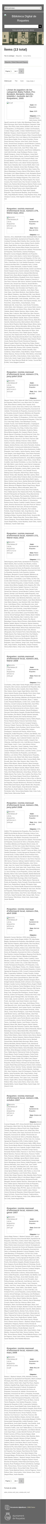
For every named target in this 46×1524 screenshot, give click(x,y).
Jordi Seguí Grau (28, 1425)
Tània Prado (8, 517)
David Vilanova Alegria (19, 135)
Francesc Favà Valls (19, 988)
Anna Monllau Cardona (11, 948)
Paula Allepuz (8, 1054)
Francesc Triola (23, 589)
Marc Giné (13, 761)
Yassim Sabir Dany (18, 524)
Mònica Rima (32, 326)
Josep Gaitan (33, 746)
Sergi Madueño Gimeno (15, 195)
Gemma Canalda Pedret (33, 281)
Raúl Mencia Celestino (11, 186)
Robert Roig (20, 345)
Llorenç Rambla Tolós (33, 1292)
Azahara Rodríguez (29, 252)
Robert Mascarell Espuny (12, 509)
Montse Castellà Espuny (17, 1179)
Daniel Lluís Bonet (35, 269)
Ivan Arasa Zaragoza (24, 146)
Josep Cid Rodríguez (22, 154)
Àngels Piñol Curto (21, 946)
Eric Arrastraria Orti (35, 137)
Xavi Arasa (37, 519)
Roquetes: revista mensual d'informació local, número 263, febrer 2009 (22, 658)
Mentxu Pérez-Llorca (30, 625)
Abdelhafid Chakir (20, 237)
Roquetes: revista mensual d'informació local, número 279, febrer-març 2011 (22, 210)
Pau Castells (26, 774)
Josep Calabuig (23, 746)
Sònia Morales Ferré (29, 513)
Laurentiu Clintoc (30, 751)
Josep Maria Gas (31, 1285)
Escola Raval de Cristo (29, 434)
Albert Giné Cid (29, 402)
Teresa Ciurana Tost (23, 1466)
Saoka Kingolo (16, 787)
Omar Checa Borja (18, 175)
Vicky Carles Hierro (33, 356)
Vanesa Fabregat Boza (25, 1080)
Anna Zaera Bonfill (24, 245)
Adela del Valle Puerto (25, 400)
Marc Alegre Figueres (16, 1175)
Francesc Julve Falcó (21, 141)
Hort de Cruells (9, 449)
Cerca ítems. (27, 56)
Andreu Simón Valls (25, 1241)
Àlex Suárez (8, 691)
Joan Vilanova (12, 296)
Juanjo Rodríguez (10, 751)
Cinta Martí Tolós (14, 850)
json (17, 1492)
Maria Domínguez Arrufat (18, 1033)
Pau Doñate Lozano (33, 335)
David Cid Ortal (14, 1143)
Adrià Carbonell (35, 685)
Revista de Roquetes (30, 341)
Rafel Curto (18, 500)
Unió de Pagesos (16, 1196)
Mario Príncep (28, 320)
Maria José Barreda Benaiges (21, 1304)
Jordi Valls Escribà (10, 152)
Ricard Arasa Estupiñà (27, 186)
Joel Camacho (19, 150)
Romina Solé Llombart (24, 347)
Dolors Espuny (24, 1260)
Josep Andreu (15, 303)
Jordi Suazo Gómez (20, 1283)
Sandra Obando (27, 1069)
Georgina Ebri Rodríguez (20, 992)
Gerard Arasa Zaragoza (16, 143)
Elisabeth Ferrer (24, 277)
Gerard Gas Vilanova (20, 284)
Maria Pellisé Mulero (11, 1035)
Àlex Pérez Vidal (14, 126)
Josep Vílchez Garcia (16, 156)
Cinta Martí (30, 260)
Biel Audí (12, 699)
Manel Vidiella (25, 615)
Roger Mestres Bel (10, 347)
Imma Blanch (17, 1419)
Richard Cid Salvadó (33, 782)
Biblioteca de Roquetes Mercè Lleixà (23, 844)
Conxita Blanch (24, 426)
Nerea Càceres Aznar (18, 490)
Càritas (15, 415)
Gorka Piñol (25, 729)
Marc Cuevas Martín (25, 165)
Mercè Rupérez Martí (16, 324)
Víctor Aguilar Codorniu (23, 197)
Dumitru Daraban (19, 710)
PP (21, 1188)
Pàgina (7, 71)
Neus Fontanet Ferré (19, 632)
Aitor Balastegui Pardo (29, 122)
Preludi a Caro (9, 886)
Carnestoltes (8, 258)
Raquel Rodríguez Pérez (12, 888)
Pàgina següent (21, 71)
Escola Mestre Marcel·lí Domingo (28, 857)
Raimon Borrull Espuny (19, 184)
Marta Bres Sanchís (10, 1039)
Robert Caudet (9, 343)
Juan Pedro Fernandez (32, 1012)
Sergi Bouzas (8, 789)
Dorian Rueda (8, 710)
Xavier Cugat (16, 358)
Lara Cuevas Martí (30, 307)
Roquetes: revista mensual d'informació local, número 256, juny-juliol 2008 (22, 805)
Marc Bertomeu (9, 759)
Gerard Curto (8, 284)
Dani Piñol (35, 704)
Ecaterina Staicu (32, 430)
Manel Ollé (13, 1024)
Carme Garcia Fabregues (31, 256)
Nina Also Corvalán (14, 330)
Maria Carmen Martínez (31, 318)
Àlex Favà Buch (34, 831)
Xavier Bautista (23, 521)
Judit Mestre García (10, 1014)
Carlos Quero (17, 256)
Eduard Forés (8, 275)
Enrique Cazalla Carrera (12, 984)
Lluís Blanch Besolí (34, 1430)
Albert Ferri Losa (18, 402)
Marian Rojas (27, 765)
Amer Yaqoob (26, 404)
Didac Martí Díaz (9, 137)
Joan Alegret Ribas (19, 453)
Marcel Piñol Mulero (28, 171)
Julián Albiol (8, 307)
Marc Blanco (19, 759)
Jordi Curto (11, 867)
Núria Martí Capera (20, 1447)
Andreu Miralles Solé (26, 126)
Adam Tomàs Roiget (22, 685)
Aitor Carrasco (15, 687)
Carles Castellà (29, 958)
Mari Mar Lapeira (29, 475)
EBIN (34, 1143)
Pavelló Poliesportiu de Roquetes (15, 494)
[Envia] (40, 26)
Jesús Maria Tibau (33, 290)
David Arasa (8, 706)
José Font (13, 1285)
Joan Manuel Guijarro (20, 600)
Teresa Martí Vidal (23, 1468)
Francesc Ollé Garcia (18, 281)
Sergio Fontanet (35, 352)
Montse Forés (24, 1311)
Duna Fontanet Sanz (31, 854)
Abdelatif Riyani (34, 118)
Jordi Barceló (19, 1281)
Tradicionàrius (33, 1194)
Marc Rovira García (10, 169)
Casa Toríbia (14, 417)
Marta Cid (11, 768)
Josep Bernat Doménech (18, 458)
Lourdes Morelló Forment (32, 1296)
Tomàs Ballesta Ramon (30, 1334)
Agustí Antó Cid (9, 1379)
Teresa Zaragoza (9, 519)
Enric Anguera (34, 277)
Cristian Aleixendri (15, 266)
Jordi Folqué (8, 744)
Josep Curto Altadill (16, 1169)
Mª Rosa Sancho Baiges (23, 1434)
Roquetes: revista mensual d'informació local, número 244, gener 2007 (22, 1210)
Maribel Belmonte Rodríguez (32, 481)
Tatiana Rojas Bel (18, 517)
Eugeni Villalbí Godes (33, 1147)
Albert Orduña (21, 241)
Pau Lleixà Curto (34, 177)
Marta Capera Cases (27, 1440)
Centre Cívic (26, 702)
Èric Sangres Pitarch (25, 432)
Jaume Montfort (30, 999)
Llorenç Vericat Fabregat (12, 158)
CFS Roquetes (9, 260)
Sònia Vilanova (9, 354)
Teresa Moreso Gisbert (15, 1334)
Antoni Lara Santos (10, 1132)
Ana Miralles (28, 564)
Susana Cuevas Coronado (29, 1075)
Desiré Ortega (34, 271)
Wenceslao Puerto (19, 793)
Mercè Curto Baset (24, 1177)
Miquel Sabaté (29, 768)
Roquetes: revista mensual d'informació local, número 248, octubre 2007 (22, 1098)
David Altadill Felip (21, 1406)
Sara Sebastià (31, 893)
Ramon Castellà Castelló (22, 502)
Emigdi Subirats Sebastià (30, 714)
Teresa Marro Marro (31, 517)
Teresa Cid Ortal (20, 354)
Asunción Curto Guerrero (21, 572)
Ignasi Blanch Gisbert (27, 1158)
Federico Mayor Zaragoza (22, 279)
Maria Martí (21, 479)
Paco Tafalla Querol (25, 332)
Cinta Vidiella (8, 1400)
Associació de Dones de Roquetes (19, 409)
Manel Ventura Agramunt (30, 163)
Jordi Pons (32, 298)
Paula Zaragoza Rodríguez (20, 1056)
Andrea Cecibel (9, 946)
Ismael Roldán (24, 1275)
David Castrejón (24, 271)
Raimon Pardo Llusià (34, 184)
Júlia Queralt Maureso (33, 869)
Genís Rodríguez (9, 727)
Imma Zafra (37, 286)
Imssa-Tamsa (19, 449)
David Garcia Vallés (25, 1143)
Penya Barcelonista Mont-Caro (22, 337)
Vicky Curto (8, 358)
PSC (12, 500)
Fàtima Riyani (35, 719)
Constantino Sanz (26, 264)
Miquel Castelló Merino (11, 1311)
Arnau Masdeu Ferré (25, 693)
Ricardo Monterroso (19, 782)
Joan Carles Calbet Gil (11, 456)
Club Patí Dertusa (13, 969)
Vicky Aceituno (21, 356)
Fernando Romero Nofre (12, 1152)
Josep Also (14, 746)
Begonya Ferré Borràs (34, 954)
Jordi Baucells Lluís (26, 456)
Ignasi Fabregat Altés (17, 997)
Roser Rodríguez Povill (17, 1464)
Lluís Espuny (25, 1294)
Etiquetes (19, 56)
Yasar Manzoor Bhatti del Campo (22, 360)
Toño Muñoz (30, 354)
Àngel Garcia (14, 1130)
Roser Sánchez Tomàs (18, 1067)
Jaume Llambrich (18, 999)
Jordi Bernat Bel (13, 298)
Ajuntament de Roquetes (27, 239)
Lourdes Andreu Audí (17, 1296)
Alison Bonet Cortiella (15, 404)
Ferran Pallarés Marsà (11, 721)
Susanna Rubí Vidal (16, 1332)
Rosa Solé (7, 787)
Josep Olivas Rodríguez (16, 1012)
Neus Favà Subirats (32, 490)
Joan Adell (12, 1001)
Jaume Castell (35, 451)
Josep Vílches (23, 748)
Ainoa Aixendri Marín (26, 1124)
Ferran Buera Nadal (10, 139)
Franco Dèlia (34, 725)
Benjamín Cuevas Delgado (13, 254)
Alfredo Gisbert (23, 1381)
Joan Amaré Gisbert (22, 1001)
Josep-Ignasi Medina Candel (13, 1171)
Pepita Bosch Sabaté (28, 636)
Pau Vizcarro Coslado (29, 182)
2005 (38, 116)
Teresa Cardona (28, 1332)
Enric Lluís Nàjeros (22, 137)
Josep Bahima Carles (11, 1009)
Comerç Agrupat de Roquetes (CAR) (28, 852)
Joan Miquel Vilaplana (11, 294)
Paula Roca (26, 776)
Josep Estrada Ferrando (26, 1009)
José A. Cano (17, 744)
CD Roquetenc (19, 129)
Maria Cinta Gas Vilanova (18, 1302)
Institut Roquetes (9, 288)
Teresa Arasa (12, 1466)
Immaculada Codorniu (18, 1273)
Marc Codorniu (14, 313)
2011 (12, 237)
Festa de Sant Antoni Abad (27, 721)
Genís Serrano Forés (33, 727)
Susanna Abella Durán (23, 515)
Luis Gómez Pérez (21, 309)
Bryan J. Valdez (33, 699)
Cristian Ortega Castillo (11, 131)
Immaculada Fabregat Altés (13, 1421)
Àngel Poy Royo (28, 1383)
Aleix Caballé (21, 689)
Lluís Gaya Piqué (9, 1432)
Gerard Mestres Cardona (32, 143)
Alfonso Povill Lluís (23, 1128)
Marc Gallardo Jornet (17, 167)
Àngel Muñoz (13, 245)
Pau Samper (17, 1451)
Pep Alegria (15, 496)
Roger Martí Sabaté (29, 190)
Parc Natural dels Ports (19, 335)
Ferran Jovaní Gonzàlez (25, 139)
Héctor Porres (31, 731)
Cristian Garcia (9, 1406)
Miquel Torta (24, 1445)
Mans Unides (30, 311)
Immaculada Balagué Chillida (31, 1419)
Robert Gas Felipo (28, 343)
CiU (27, 967)
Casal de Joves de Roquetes (22, 258)
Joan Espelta (32, 1423)
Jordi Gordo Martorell (11, 1007)
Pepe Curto (14, 1317)
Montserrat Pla (9, 1447)
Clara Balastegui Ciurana (28, 421)
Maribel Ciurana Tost (29, 1307)
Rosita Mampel (23, 1328)
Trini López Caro (25, 1077)
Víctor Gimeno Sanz (29, 1472)
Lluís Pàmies (18, 470)
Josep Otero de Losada (30, 1169)
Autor (22, 81)
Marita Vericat (13, 1309)
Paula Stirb (7, 337)
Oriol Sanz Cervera (33, 1050)
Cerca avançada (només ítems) (23, 30)
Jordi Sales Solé (21, 867)
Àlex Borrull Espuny (30, 1126)
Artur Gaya (20, 1132)
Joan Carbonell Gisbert (24, 738)
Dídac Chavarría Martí (34, 135)
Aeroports (7, 687)
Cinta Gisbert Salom (25, 581)
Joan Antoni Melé (9, 598)
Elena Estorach (33, 275)
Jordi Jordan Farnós (25, 1007)
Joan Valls (12, 1166)
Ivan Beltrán (33, 734)
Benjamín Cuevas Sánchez (13, 937)
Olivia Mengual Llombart (18, 1050)
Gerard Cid (7, 729)
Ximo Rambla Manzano (22, 1338)
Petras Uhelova (15, 339)
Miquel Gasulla (19, 768)
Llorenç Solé (35, 468)
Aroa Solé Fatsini (24, 950)
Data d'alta (30, 81)
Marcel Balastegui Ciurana (12, 171)
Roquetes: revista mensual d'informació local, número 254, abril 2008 (22, 911)
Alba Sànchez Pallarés (11, 943)
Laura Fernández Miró (30, 613)
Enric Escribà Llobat (10, 857)
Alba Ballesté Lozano (33, 941)
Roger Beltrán (29, 345)
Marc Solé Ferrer (22, 169)
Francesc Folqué (9, 725)
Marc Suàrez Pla (34, 169)
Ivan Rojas (16, 1277)
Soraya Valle (30, 895)
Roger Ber (38, 345)
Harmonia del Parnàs (19, 731)
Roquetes (7, 192)
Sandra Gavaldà (27, 349)
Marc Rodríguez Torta (31, 167)
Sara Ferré (23, 893)
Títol (16, 81)
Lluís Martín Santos (15, 1022)
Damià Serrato (24, 269)
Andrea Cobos (19, 243)
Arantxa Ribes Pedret (22, 247)
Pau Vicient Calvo (16, 182)
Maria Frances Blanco (33, 1033)
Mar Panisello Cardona (21, 1026)
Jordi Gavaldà (23, 298)
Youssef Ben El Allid (32, 647)
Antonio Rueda (13, 693)
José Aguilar (36, 1007)
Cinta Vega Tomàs (13, 421)
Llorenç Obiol (26, 468)
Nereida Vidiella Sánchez (19, 1181)
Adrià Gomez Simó (35, 120)
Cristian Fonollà (27, 266)
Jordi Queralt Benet (16, 1425)
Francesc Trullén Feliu (11, 990)
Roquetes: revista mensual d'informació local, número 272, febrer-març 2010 (22, 535)
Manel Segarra (34, 473)
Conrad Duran (9, 854)
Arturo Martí (15, 1389)
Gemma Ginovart (21, 443)
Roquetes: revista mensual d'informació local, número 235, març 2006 (22, 1350)
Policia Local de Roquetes (21, 638)
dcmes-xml (11, 1492)
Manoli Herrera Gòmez (18, 1436)
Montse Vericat (34, 1311)
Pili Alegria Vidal (25, 339)
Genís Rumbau (21, 727)
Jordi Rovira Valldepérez (32, 150)
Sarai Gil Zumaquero (24, 1071)
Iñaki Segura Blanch (10, 146)
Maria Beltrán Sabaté (16, 318)
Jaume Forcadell (34, 596)
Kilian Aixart (20, 751)
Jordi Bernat (28, 1281)
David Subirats (31, 975)
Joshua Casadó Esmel (31, 156)
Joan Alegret (8, 453)
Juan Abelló (28, 1287)
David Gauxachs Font (24, 133)
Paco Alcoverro (14, 332)
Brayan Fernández (21, 699)
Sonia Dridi (18, 513)
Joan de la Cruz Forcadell (25, 1279)
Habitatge (17, 1158)
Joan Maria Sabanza (11, 602)
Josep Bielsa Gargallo (34, 458)
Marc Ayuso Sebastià (11, 165)
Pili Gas (27, 1455)
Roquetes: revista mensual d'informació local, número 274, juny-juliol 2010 (22, 374)
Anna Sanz (20, 407)
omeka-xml (22, 1492)
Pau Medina (37, 492)
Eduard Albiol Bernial (31, 273)
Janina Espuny (25, 451)
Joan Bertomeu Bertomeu (24, 598)
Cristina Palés (14, 269)
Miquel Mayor (27, 324)
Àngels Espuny (24, 1385)
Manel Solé (31, 309)
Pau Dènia (34, 774)
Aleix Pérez (15, 1241)
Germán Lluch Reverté (16, 593)
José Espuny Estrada (30, 301)
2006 (23, 1376)
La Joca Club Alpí (32, 462)
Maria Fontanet (22, 477)
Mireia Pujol (25, 627)
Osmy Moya (27, 772)
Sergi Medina (25, 352)
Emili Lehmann (26, 982)
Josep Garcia (8, 460)
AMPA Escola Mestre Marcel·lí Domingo (17, 833)
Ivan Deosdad (20, 288)
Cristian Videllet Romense (28, 131)
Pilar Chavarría (14, 498)
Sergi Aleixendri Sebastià (30, 787)
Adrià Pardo (14, 239)
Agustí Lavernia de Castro (12, 122)
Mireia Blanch (12, 487)
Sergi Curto (25, 642)
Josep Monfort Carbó (11, 748)
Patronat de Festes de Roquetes (28, 1052)
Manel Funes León (16, 163)
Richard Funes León (18, 188)
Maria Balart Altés (23, 1031)
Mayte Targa (16, 876)
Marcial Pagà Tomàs (28, 315)
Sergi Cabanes (18, 789)
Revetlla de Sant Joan (16, 507)
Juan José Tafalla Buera (24, 1427)
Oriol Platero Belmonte (15, 772)
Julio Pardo (27, 1171)
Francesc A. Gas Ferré (22, 438)
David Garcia (17, 706)
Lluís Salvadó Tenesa (30, 470)
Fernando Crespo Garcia (30, 1149)
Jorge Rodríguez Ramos (25, 152)
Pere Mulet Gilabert (27, 1453)
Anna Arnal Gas (33, 946)
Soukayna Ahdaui (10, 515)
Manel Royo (25, 473)
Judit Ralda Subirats (18, 869)
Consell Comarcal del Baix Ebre (21, 704)
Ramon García (13, 1321)
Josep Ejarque (25, 303)
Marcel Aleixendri (30, 1029)
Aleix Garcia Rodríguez (22, 124)
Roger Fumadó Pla (16, 190)
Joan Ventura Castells (22, 740)
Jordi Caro (35, 1281)
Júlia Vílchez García (33, 1016)
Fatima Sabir (28, 436)
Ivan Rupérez (29, 288)
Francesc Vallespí (15, 441)
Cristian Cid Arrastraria (32, 129)
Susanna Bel (36, 515)
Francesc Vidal (26, 441)
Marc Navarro (35, 313)
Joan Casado (14, 1003)
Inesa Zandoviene (30, 449)
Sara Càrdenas (16, 642)
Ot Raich (34, 772)
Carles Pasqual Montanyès (28, 576)
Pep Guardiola (24, 496)
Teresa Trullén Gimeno (11, 1077)
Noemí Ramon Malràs (16, 1048)
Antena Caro (34, 245)
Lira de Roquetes (23, 466)
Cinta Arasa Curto (20, 260)
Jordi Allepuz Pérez (24, 296)
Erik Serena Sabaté (16, 587)
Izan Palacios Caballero (18, 290)
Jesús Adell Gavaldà (27, 1277)
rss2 (28, 1492)
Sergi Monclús (29, 511)
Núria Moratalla (31, 632)
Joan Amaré (13, 1279)
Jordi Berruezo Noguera (32, 742)
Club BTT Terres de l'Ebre (29, 850)
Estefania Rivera (26, 984)
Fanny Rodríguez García (23, 719)
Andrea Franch (29, 243)
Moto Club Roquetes (31, 878)
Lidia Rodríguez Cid (10, 466)
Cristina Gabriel (19, 854)
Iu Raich (26, 734)
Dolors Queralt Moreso (21, 977)
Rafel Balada (8, 1457)
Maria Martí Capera (32, 479)
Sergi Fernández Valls (17, 511)
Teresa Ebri (34, 1466)
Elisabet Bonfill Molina (11, 277)
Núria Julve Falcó (23, 1313)
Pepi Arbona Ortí (9, 1186)
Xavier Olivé (32, 521)
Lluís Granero (8, 470)
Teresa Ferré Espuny (21, 1194)
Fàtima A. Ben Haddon (16, 436)
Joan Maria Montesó (18, 292)
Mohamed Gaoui (9, 326)
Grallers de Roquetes (17, 995)
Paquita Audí (8, 1449)
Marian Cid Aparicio (21, 623)
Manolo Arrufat (9, 1026)
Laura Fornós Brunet (23, 1018)
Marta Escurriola (15, 322)
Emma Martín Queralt (11, 716)
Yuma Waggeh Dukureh (17, 362)
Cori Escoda (12, 428)
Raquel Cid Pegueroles (24, 1060)
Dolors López (34, 708)
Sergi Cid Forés (9, 1194)
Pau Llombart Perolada (11, 180)
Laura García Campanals (32, 464)
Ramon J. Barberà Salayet (21, 1236)
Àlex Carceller (31, 241)
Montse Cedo (33, 1445)
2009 (14, 685)
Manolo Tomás (9, 400)
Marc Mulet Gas (25, 313)
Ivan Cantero (15, 451)
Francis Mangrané (10, 1270)
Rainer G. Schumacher (30, 500)
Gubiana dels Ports (27, 286)
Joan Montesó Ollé (25, 294)
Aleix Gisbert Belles (32, 689)
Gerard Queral (15, 286)
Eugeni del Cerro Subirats (17, 1147)
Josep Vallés (20, 1287)
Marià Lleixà (8, 320)
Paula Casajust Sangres (21, 1054)
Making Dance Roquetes (12, 473)
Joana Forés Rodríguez (22, 865)
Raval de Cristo (31, 780)
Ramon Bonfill (18, 886)
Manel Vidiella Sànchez (17, 311)
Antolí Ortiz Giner (9, 247)
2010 (16, 400)
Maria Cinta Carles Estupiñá (19, 874)
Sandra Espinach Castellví (12, 349)
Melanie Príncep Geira (24, 483)
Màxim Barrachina (10, 483)
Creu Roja (20, 428)
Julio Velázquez (18, 307)
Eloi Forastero (8, 714)
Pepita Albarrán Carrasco (12, 636)
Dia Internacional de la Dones (13, 273)
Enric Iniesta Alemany (25, 716)
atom (5, 1492)
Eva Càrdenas (9, 279)
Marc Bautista (19, 475)
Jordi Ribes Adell (17, 301)
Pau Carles (17, 774)
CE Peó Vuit (36, 258)
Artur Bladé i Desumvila (21, 837)
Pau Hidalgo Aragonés (20, 177)
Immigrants (7, 734)
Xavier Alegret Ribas (10, 521)
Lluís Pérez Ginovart (21, 160)
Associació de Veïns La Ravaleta (23, 842)
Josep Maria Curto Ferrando (13, 608)
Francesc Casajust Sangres (28, 723)
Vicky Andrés (18, 1472)
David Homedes (27, 706)
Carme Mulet (24, 1396)
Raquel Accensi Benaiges (32, 886)
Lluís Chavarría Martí (27, 158)
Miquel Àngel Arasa (28, 485)
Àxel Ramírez (17, 252)
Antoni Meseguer (29, 1243)
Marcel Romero (22, 621)
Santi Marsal (29, 1464)
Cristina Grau (28, 428)
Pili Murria (34, 1455)
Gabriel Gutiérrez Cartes (32, 861)
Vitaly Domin (8, 793)
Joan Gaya (7, 292)
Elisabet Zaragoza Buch (31, 980)
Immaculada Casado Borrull (22, 1160)
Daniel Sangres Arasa (11, 271)
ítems (31, 1507)
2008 (38, 829)
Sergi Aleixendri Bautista (19, 192)
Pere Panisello (15, 1319)
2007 (17, 1124)
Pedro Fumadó (22, 882)
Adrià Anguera (9, 562)
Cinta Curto (35, 1398)
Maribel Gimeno (15, 1440)
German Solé (30, 1417)
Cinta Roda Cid (13, 262)
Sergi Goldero (15, 352)
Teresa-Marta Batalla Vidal (24, 519)
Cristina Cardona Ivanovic (18, 975)
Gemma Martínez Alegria (17, 1417)
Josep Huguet (18, 460)
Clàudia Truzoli (9, 424)
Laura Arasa (11, 1430)
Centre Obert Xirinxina (11, 581)
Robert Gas (18, 343)
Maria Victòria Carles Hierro (13, 481)
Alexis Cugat (17, 691)
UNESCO (7, 1196)
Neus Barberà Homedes (22, 328)
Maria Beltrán (32, 621)
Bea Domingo (16, 697)
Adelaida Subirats (31, 1376)
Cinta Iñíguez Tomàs (18, 967)
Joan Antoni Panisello (33, 453)
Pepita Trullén (15, 1453)
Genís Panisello (29, 445)
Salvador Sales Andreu (11, 893)
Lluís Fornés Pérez (25, 1173)
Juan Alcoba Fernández (30, 305)
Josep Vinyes (32, 748)
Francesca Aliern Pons (26, 990)
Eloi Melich (17, 714)
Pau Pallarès (33, 634)
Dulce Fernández (20, 430)
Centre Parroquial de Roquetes (25, 419)
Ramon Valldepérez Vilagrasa (18, 1459)
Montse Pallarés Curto (15, 770)
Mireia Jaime (37, 324)
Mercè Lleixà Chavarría (30, 1442)
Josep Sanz (18, 305)
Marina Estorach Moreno (32, 1037)
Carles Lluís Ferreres (25, 415)
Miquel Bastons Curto (22, 173)
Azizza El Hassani (18, 413)
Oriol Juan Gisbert (30, 175)
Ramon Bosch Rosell (16, 341)
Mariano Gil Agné (16, 1307)
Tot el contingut (9, 56)
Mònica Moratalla (21, 326)
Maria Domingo (33, 763)
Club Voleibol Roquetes (26, 262)
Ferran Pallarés (26, 1413)
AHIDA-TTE (8, 831)
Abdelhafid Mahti (32, 237)
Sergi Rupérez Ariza (30, 195)
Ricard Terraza (16, 1063)
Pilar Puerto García (26, 1319)
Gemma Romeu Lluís (16, 445)
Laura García (19, 464)
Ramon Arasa (8, 502)
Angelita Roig (14, 1385)
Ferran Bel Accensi (15, 1413)
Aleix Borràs (12, 689)
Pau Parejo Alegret (26, 180)
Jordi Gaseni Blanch (24, 1005)
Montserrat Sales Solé (23, 630)
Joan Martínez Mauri (32, 292)
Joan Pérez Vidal (27, 148)
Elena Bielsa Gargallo (21, 275)
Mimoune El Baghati (15, 485)
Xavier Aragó (34, 897)
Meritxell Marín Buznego (16, 878)
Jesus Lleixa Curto (15, 148)
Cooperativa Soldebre (15, 973)
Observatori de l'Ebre (28, 330)
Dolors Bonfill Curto (33, 1406)
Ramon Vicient (24, 1324)
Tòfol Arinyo (17, 897)
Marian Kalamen (18, 320)
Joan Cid (11, 865)
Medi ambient (25, 322)
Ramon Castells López (24, 1190)
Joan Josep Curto (22, 1164)
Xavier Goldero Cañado (29, 358)
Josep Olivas (27, 460)
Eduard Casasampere (11, 1408)
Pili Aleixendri (20, 1455)
